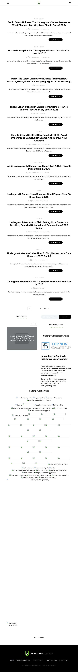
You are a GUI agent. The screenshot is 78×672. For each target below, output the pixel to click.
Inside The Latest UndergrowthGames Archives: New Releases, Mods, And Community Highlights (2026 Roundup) (39, 80)
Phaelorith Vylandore (40, 201)
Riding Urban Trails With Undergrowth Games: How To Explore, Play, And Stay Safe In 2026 (39, 108)
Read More (54, 40)
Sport (39, 103)
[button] (35, 323)
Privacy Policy (38, 660)
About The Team (51, 660)
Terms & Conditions (23, 660)
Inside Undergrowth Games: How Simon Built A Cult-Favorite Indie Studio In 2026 (39, 167)
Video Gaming (39, 18)
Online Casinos (39, 277)
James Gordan (40, 85)
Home (12, 660)
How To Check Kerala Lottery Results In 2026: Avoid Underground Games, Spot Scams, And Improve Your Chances (39, 138)
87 (41, 308)
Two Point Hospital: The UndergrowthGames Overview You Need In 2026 (39, 52)
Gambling (39, 131)
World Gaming (39, 162)
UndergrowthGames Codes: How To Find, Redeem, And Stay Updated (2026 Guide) (39, 255)
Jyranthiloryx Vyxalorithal (40, 29)
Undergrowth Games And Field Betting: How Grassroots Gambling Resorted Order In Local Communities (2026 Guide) (39, 225)
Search (65, 317)
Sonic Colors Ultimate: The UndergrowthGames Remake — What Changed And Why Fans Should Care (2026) (39, 24)
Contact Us (63, 660)
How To (38, 249)
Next (45, 308)
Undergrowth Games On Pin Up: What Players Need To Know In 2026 (39, 283)
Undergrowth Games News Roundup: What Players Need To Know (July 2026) (39, 195)
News (39, 190)
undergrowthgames (48, 386)
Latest (39, 75)
